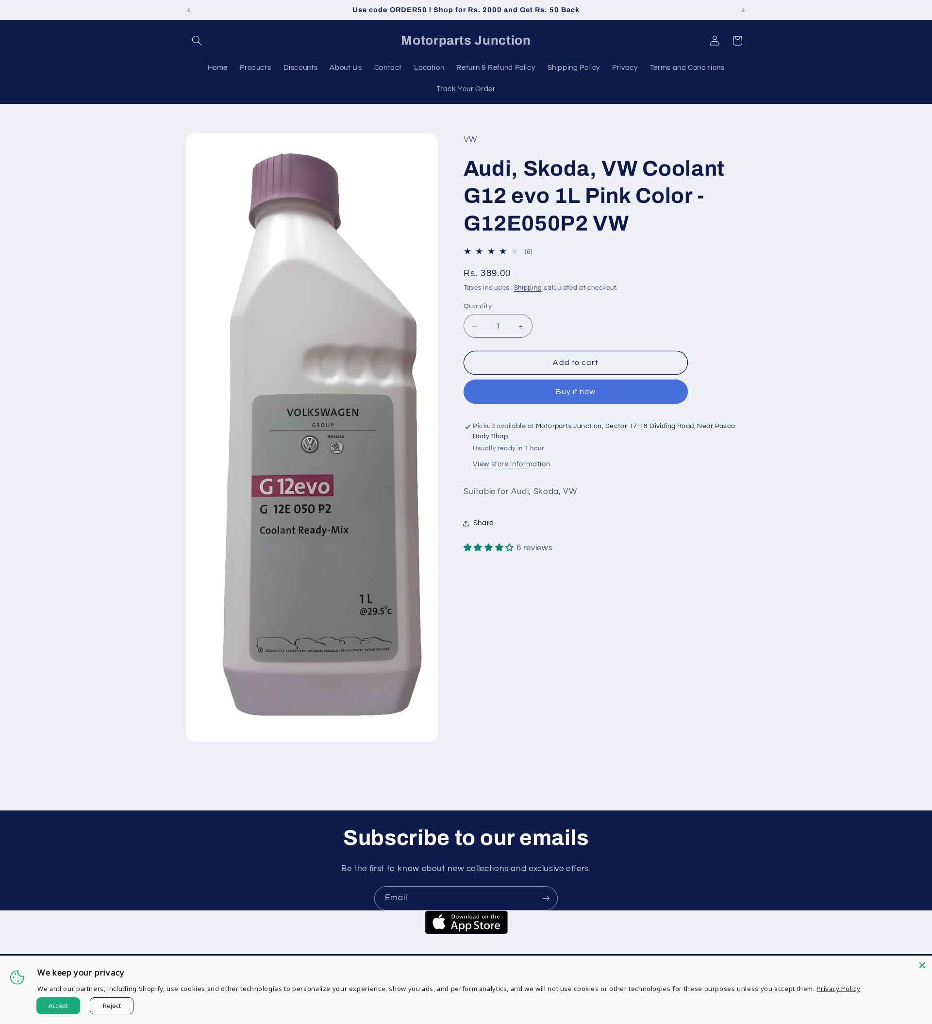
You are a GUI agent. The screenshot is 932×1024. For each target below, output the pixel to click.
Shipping (528, 288)
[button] (197, 41)
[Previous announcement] (189, 9)
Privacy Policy (838, 988)
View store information (511, 464)
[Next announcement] (743, 9)
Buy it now (576, 392)
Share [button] (483, 523)
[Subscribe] (546, 898)
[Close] (922, 965)
